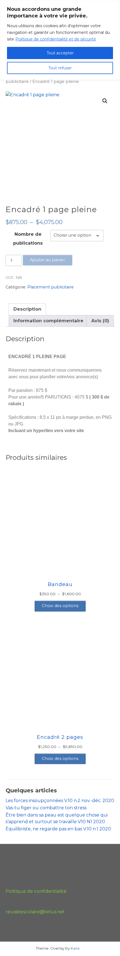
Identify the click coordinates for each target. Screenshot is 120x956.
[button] (105, 101)
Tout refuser (60, 67)
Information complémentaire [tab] (48, 320)
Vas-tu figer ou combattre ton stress (46, 807)
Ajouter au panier (47, 259)
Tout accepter (60, 52)
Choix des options (60, 605)
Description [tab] (27, 309)
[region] (60, 40)
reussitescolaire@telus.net (35, 911)
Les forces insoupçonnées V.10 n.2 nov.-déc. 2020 (60, 800)
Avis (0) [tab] (100, 320)
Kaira (75, 948)
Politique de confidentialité (36, 891)
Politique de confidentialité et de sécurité (55, 39)
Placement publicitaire (50, 287)
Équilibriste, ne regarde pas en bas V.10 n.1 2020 (58, 828)
